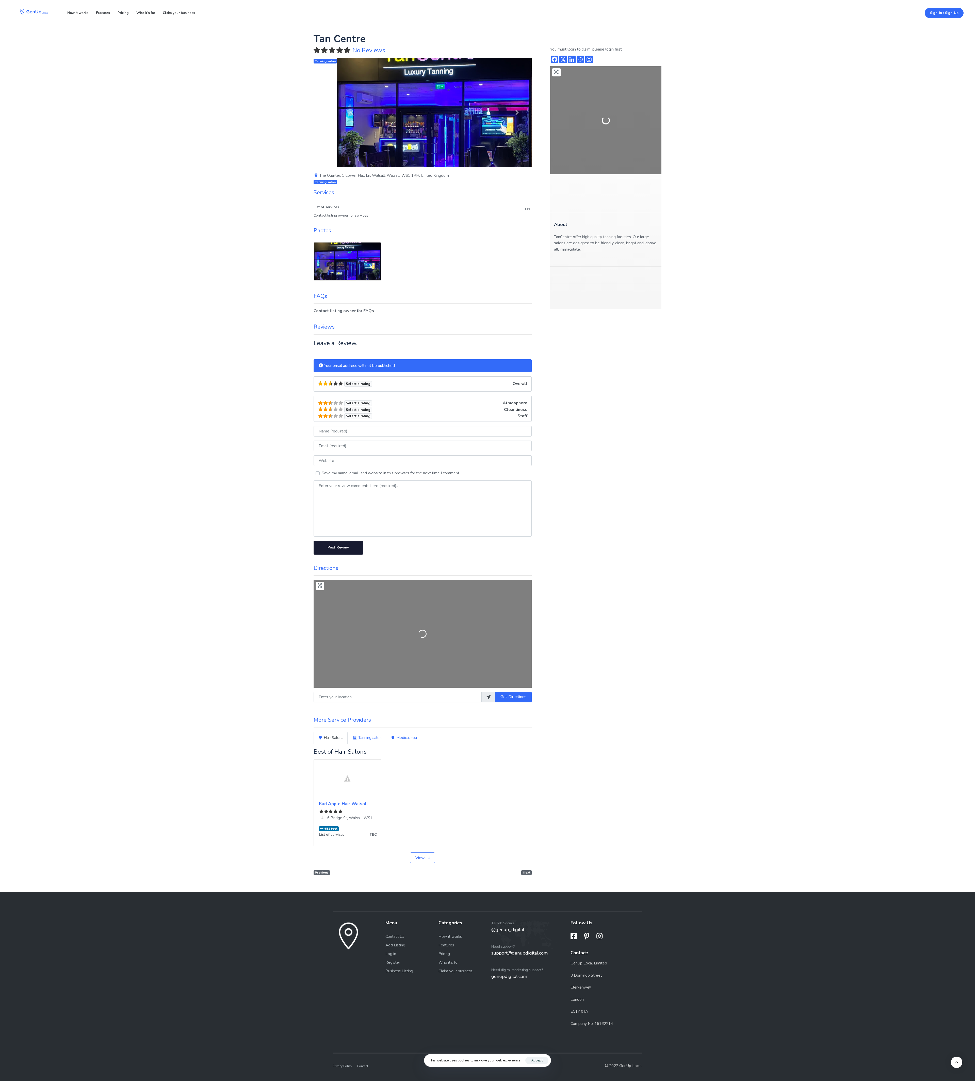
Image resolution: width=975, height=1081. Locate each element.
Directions (326, 568)
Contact (362, 1066)
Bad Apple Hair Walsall (343, 804)
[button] (351, 112)
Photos (322, 230)
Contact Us (394, 936)
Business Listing (399, 970)
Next (526, 872)
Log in (390, 953)
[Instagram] (589, 59)
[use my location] (488, 697)
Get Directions (513, 697)
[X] (563, 59)
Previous (322, 872)
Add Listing (395, 944)
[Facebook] (554, 59)
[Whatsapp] (580, 59)
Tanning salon (325, 61)
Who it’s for (145, 13)
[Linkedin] (572, 59)
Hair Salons (333, 737)
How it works (77, 13)
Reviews (324, 327)
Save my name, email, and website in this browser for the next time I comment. (391, 473)
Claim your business (179, 13)
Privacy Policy (342, 1066)
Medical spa (406, 737)
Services (324, 192)
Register (392, 962)
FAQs (320, 296)
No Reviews (368, 50)
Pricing (123, 13)
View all (422, 858)
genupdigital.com (509, 976)
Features (103, 13)
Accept (537, 1060)
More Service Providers (342, 720)
